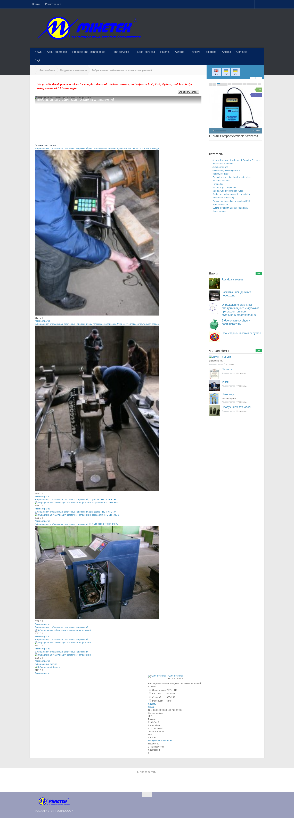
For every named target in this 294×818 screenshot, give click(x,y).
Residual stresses (232, 279)
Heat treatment (219, 211)
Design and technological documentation (231, 194)
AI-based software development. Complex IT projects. (237, 160)
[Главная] (32, 70)
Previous (253, 80)
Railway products (220, 174)
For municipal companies (224, 187)
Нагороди (228, 394)
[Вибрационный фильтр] (47, 667)
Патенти (227, 369)
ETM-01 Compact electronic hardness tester (236, 136)
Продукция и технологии (160, 741)
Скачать (152, 704)
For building (218, 184)
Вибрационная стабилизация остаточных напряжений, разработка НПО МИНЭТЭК (75, 499)
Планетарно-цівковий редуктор (241, 333)
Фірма (225, 381)
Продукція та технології (236, 407)
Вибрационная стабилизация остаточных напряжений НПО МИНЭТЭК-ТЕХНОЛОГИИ (77, 524)
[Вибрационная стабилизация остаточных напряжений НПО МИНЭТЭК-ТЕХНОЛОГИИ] (97, 618)
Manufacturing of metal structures (228, 191)
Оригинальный (159, 690)
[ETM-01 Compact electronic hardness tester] (235, 112)
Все (258, 273)
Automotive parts (220, 167)
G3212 (151, 707)
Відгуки (226, 356)
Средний (156, 697)
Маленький (157, 701)
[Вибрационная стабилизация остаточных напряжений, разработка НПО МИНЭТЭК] (77, 502)
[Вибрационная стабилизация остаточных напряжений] (63, 630)
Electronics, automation (223, 163)
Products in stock (220, 204)
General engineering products (226, 170)
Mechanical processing (223, 197)
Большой (156, 694)
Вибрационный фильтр (46, 664)
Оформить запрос (188, 92)
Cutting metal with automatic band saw (230, 208)
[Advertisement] (234, 243)
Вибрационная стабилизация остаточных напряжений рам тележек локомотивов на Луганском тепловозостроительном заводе (97, 148)
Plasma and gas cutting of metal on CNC (231, 201)
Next (259, 80)
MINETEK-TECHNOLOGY (58, 810)
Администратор (42, 321)
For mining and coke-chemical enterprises (232, 177)
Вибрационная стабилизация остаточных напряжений (61, 627)
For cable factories (221, 180)
